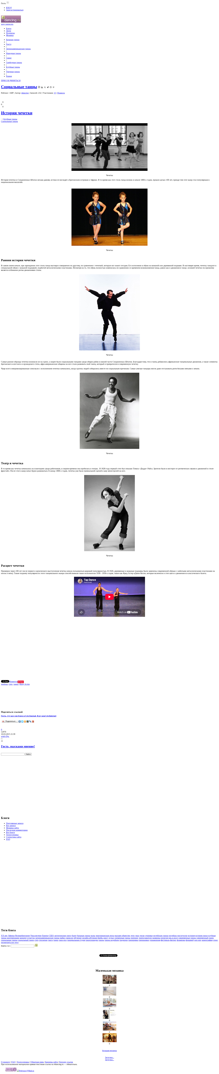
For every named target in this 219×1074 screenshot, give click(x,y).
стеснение (43, 940)
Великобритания (22, 936)
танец (15, 684)
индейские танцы (160, 936)
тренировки (144, 940)
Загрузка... (109, 1057)
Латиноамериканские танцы (18, 49)
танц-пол (63, 940)
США (51, 936)
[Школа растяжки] (109, 1006)
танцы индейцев (112, 940)
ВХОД (9, 8)
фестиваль (165, 940)
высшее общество (122, 936)
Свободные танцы (14, 62)
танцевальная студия (76, 940)
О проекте (5, 1062)
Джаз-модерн (36, 936)
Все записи (11, 826)
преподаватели (145, 938)
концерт (23, 938)
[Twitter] (22, 721)
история (191, 936)
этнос (215, 940)
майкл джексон (66, 938)
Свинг (9, 58)
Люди (8, 31)
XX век (4, 936)
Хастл (8, 44)
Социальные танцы (19, 86)
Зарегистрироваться (14, 10)
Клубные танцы (13, 67)
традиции (123, 940)
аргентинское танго (62, 936)
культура (31, 938)
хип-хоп (197, 940)
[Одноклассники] (25, 721)
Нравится (13, 681)
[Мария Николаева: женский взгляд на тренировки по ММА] (109, 1018)
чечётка (4, 684)
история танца (201, 936)
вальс (93, 936)
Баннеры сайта (51, 1062)
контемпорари (13, 938)
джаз (137, 936)
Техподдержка (12, 835)
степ (10, 684)
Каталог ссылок (66, 1062)
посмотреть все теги (10, 942)
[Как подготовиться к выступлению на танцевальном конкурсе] (110, 1041)
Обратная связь (37, 1062)
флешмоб (190, 940)
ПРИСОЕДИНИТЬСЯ (11, 80)
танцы (101, 940)
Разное (9, 76)
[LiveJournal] (30, 721)
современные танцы (187, 938)
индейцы (173, 936)
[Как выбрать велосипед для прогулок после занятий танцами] (109, 1030)
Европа (45, 936)
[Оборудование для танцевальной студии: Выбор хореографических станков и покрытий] (109, 995)
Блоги (8, 28)
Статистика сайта (13, 837)
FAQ (8, 839)
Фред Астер (24, 684)
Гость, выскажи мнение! (18, 746)
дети (133, 936)
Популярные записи (14, 823)
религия (164, 938)
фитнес (173, 940)
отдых (111, 938)
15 (55, 93)
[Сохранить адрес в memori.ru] (51, 86)
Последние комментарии (17, 830)
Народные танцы (13, 53)
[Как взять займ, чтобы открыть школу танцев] (109, 983)
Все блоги (10, 832)
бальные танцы (83, 936)
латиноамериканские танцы (47, 938)
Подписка (10, 33)
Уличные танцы (13, 72)
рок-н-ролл (173, 938)
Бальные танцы (12, 40)
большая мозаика (109, 1051)
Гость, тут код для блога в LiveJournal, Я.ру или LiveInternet (28, 716)
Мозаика (10, 35)
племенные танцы (122, 938)
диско (142, 936)
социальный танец (26, 940)
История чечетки (16, 113)
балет (74, 936)
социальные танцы (9, 940)
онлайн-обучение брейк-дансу (95, 938)
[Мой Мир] (27, 721)
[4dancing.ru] (11, 22)
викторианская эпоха (105, 936)
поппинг (134, 938)
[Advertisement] (109, 647)
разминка (156, 938)
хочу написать (7, 24)
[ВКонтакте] (19, 721)
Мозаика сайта (12, 828)
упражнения (155, 940)
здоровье (149, 936)
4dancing (25, 93)
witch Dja (5, 736)
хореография (207, 940)
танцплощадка (92, 940)
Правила (61, 93)
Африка (11, 936)
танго (50, 940)
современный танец (205, 938)
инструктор (182, 936)
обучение (78, 938)
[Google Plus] (33, 721)
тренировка (133, 940)
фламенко (181, 940)
